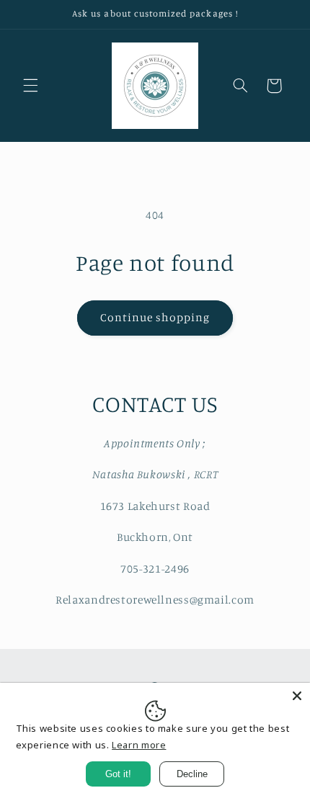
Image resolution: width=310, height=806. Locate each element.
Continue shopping (155, 317)
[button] (30, 85)
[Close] (297, 696)
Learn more (139, 744)
